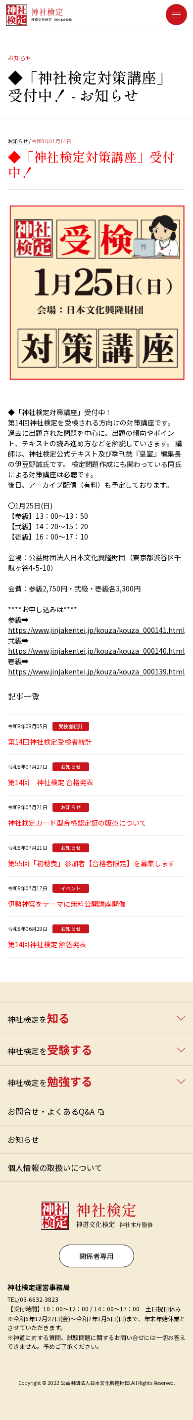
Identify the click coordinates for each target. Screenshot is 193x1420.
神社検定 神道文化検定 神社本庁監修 (94, 1212)
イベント (71, 888)
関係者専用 (96, 1256)
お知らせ (18, 141)
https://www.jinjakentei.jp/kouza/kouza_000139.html (96, 671)
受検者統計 (70, 726)
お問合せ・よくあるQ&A (51, 1111)
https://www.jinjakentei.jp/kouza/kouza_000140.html (96, 651)
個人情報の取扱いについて (54, 1167)
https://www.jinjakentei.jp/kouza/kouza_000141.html (96, 630)
